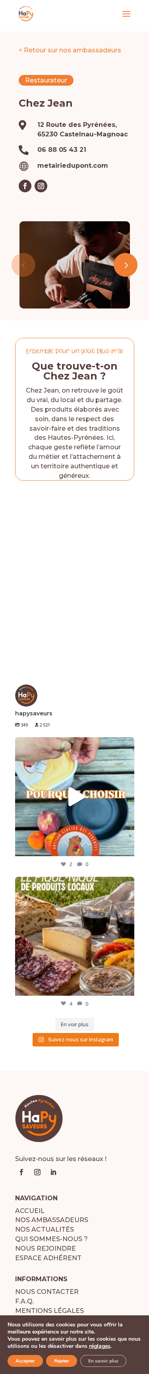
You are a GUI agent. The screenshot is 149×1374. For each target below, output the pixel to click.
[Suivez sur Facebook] (25, 186)
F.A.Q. (24, 1301)
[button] (125, 265)
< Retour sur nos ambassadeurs (70, 50)
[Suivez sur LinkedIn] (53, 1172)
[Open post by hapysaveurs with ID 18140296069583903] (74, 796)
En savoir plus (103, 1361)
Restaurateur (46, 80)
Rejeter (61, 1361)
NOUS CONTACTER (47, 1291)
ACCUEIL (30, 1211)
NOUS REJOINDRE (45, 1248)
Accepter (25, 1361)
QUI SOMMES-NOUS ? (51, 1239)
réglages (99, 1346)
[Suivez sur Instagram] (41, 186)
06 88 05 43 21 (61, 149)
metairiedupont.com (72, 165)
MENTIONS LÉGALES (49, 1311)
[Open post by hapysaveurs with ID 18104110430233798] (74, 936)
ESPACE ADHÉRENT (48, 1258)
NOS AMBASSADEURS (51, 1220)
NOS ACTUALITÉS (44, 1229)
